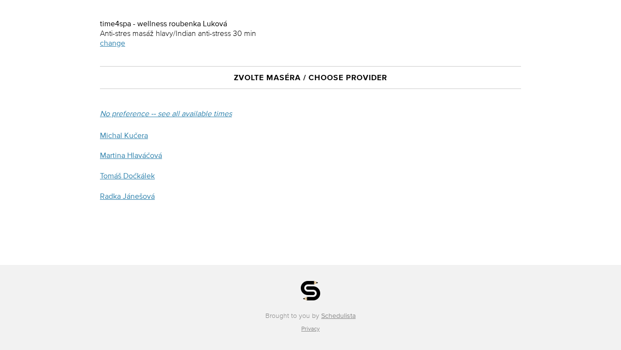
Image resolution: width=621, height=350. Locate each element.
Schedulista (338, 315)
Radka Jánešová (127, 196)
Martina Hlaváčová (131, 155)
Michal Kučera (124, 135)
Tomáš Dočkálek (127, 175)
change (112, 42)
